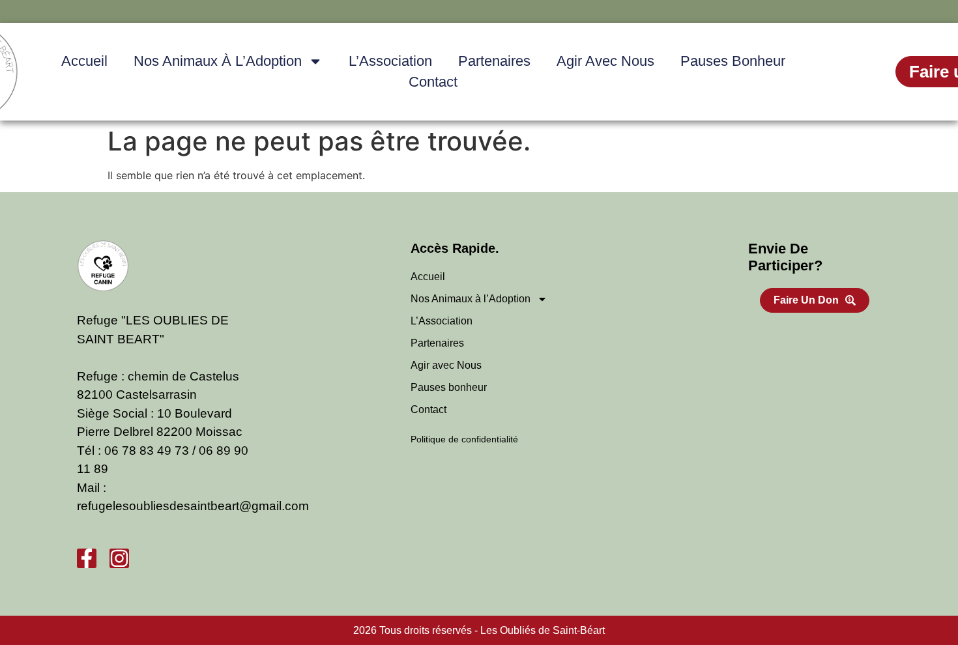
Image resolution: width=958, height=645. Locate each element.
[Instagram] (119, 558)
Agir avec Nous (605, 61)
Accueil (84, 61)
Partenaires (494, 61)
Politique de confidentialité (464, 439)
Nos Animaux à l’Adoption (218, 61)
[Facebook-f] (86, 558)
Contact (433, 82)
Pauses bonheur (732, 61)
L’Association (390, 61)
